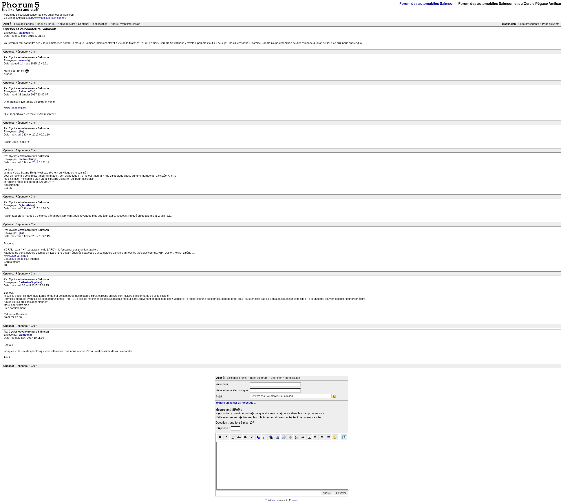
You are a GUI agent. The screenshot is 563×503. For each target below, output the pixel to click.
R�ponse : (223, 428)
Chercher (83, 24)
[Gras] (220, 437)
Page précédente (528, 24)
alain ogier (25, 32)
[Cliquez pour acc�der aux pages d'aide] (344, 437)
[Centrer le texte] (322, 437)
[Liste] (297, 437)
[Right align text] (328, 437)
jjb (20, 131)
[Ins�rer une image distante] (277, 437)
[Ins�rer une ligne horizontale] (290, 437)
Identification (100, 24)
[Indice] (246, 437)
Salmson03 (26, 91)
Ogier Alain (26, 205)
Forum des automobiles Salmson (427, 3)
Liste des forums (24, 24)
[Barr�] (239, 437)
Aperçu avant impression (125, 24)
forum (273, 500)
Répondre (22, 51)
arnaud (23, 60)
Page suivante (550, 24)
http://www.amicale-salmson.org (47, 17)
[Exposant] (252, 437)
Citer (34, 51)
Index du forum (46, 24)
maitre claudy (28, 159)
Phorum (293, 500)
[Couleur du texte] (258, 437)
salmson (24, 334)
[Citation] (303, 437)
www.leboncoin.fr (14, 108)
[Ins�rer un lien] (271, 437)
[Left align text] (316, 437)
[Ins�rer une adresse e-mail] (284, 437)
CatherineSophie (29, 282)
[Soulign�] (233, 437)
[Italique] (226, 437)
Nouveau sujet (66, 24)
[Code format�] (309, 437)
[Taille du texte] (265, 437)
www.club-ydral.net (15, 255)
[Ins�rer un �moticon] (335, 437)
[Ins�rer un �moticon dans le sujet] (334, 396)
